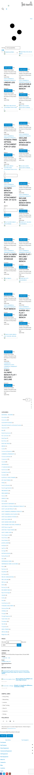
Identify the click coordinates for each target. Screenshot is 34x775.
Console (3, 461)
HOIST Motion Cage (6, 527)
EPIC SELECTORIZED (6, 480)
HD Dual (3, 501)
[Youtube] (7, 774)
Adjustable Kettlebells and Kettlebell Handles (11, 425)
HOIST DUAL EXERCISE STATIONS (9, 516)
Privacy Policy (6, 696)
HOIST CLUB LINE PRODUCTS (8, 509)
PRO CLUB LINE (5, 579)
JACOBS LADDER (5, 543)
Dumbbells (4, 475)
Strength (3, 613)
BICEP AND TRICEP (6, 443)
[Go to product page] (10, 58)
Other (3, 558)
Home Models (5, 540)
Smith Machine (5, 603)
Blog (1, 765)
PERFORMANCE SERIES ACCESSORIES (10, 564)
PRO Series (4, 582)
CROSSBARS (4, 464)
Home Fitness (5, 537)
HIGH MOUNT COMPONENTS (8, 503)
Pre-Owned (4, 574)
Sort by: (3, 47)
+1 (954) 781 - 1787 (6, 658)
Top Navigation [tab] (25, 740)
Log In (1, 771)
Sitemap (4, 714)
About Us (5, 708)
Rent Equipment (4, 756)
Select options (8, 67)
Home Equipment (5, 535)
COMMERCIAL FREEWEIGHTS (8, 454)
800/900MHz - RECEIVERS (7, 414)
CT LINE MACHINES (6, 467)
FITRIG (3, 482)
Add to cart (7, 180)
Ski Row (3, 598)
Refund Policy (6, 699)
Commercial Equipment (7, 451)
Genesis (3, 496)
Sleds (3, 600)
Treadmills (4, 626)
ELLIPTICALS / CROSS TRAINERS (8, 477)
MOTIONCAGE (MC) (6, 553)
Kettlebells (4, 545)
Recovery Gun (5, 587)
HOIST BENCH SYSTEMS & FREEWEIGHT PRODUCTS (13, 506)
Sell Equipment (4, 753)
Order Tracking (6, 705)
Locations (5, 702)
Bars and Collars (5, 435)
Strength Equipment (6, 616)
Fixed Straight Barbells (6, 488)
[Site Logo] (12, 9)
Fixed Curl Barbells (6, 485)
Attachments (4, 427)
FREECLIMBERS (5, 493)
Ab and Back (4, 417)
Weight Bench (5, 634)
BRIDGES (4, 446)
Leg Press (4, 548)
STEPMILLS (4, 611)
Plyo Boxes (4, 569)
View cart (3, 735)
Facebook (3, 721)
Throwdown (4, 621)
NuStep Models (5, 556)
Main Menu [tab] (8, 740)
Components (4, 459)
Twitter (6, 721)
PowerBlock (4, 571)
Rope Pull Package (6, 592)
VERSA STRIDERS (5, 629)
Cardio (3, 448)
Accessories (4, 420)
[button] (3, 9)
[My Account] (31, 3)
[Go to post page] (15, 670)
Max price (23, 642)
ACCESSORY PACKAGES (7, 422)
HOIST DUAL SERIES (6, 519)
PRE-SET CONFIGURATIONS (8, 577)
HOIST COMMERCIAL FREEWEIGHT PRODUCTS (10, 366)
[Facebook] (1, 774)
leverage (3, 550)
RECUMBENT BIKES (6, 590)
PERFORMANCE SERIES (7, 561)
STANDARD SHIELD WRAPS (8, 605)
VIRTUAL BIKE (5, 632)
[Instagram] (10, 774)
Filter (19, 645)
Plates (3, 566)
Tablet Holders (5, 618)
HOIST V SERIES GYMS (6, 532)
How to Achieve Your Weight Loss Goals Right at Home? (24, 679)
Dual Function (5, 469)
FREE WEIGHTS (5, 490)
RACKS (3, 584)
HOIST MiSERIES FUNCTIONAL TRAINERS (10, 524)
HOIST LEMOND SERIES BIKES (8, 522)
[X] (4, 774)
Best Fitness (4, 441)
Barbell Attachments (6, 433)
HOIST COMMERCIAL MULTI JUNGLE (9, 514)
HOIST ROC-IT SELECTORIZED (8, 530)
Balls (3, 430)
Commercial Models (6, 456)
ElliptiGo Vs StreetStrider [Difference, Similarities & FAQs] (23, 686)
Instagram (13, 721)
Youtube (10, 721)
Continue (10, 735)
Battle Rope (4, 438)
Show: (24, 399)
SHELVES (4, 595)
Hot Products (3, 745)
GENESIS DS (4, 498)
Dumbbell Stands (5, 472)
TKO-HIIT (3, 624)
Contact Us (5, 711)
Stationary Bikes (5, 608)
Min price (4, 642)
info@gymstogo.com (6, 661)
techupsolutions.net (11, 728)
